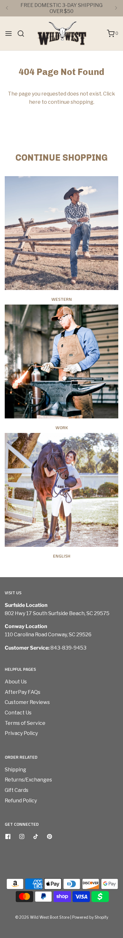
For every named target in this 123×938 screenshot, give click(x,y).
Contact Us (18, 713)
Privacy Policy (21, 733)
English (61, 555)
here (35, 102)
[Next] (116, 8)
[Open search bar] (23, 33)
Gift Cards (16, 790)
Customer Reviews (27, 702)
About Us (16, 682)
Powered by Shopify (90, 917)
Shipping (15, 770)
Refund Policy (21, 801)
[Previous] (7, 8)
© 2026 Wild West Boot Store (42, 917)
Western (61, 299)
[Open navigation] (8, 33)
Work (62, 427)
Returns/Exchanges (28, 780)
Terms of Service (25, 723)
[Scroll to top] (112, 831)
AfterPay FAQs (22, 692)
